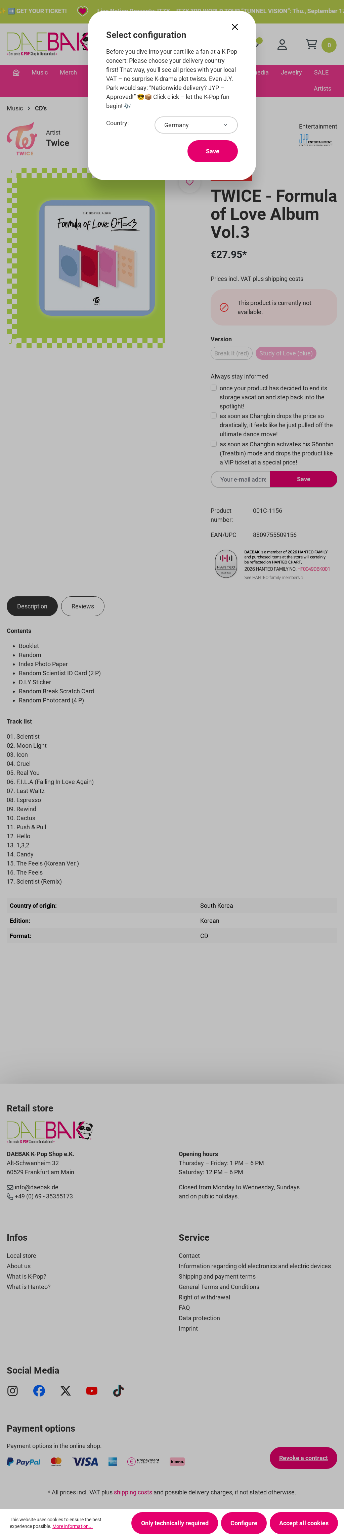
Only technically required (175, 1523)
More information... (72, 1526)
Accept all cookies (304, 1523)
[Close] (235, 27)
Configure (243, 1523)
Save (212, 151)
